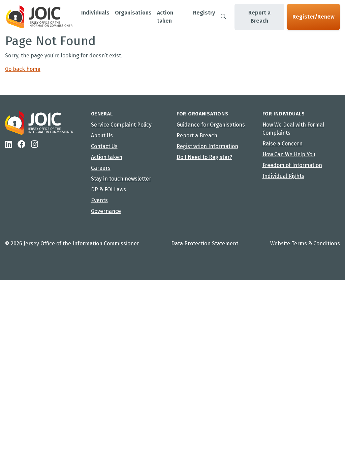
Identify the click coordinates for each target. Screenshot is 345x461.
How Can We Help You (288, 154)
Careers (101, 168)
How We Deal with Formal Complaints (293, 128)
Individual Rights (283, 176)
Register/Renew (313, 16)
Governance (106, 211)
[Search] (223, 17)
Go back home (22, 69)
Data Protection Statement (204, 243)
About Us (102, 135)
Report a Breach (259, 16)
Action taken (106, 157)
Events (99, 200)
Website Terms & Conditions (305, 243)
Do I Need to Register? (204, 157)
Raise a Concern (282, 143)
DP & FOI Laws (108, 189)
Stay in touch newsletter (121, 178)
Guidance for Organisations (211, 124)
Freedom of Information (292, 165)
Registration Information (207, 146)
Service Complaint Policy (121, 124)
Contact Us (104, 146)
